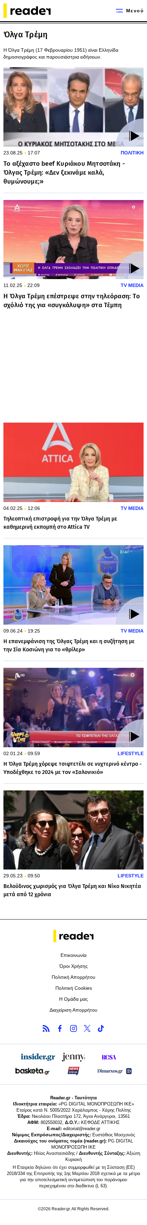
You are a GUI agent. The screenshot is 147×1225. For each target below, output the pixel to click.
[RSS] (46, 1028)
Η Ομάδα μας (73, 999)
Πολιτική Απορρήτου (73, 977)
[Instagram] (73, 1028)
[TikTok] (100, 1028)
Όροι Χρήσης (73, 966)
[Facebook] (59, 1028)
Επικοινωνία (73, 955)
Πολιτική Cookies (73, 988)
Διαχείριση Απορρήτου (73, 1010)
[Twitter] (87, 1028)
